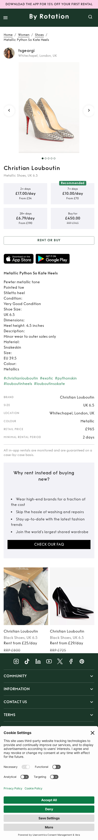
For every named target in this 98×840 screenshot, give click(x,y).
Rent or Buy (49, 240)
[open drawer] (5, 17)
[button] (49, 676)
